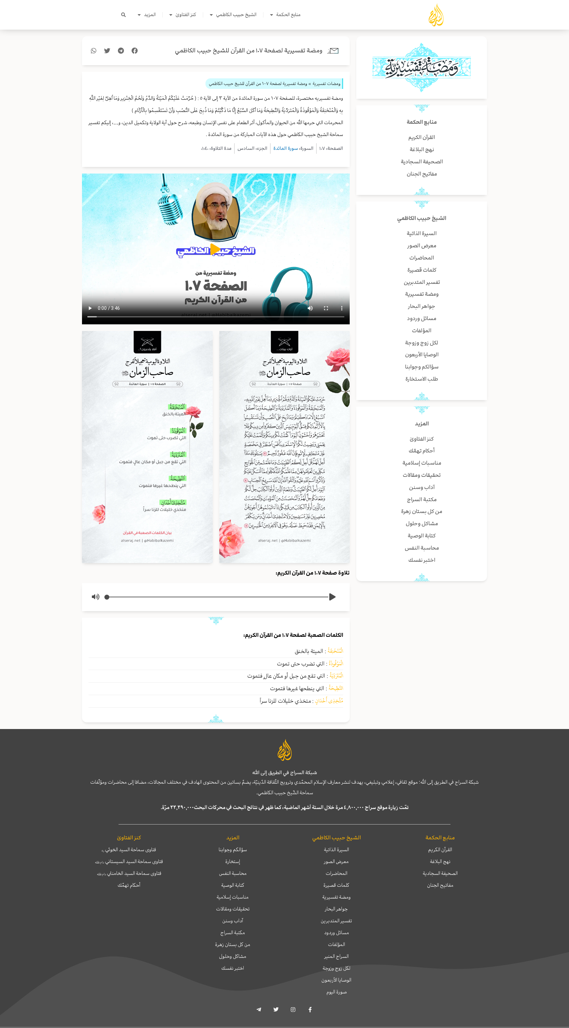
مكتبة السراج (232, 932)
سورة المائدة (285, 148)
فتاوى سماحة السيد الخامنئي (129, 873)
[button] (123, 15)
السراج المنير (336, 956)
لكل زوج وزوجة (336, 968)
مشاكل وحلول (232, 956)
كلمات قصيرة (336, 885)
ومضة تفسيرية (336, 897)
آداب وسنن (232, 920)
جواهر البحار (336, 909)
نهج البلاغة (440, 861)
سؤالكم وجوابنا (233, 849)
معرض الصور (336, 861)
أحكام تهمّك (129, 885)
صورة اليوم (336, 991)
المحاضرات (336, 873)
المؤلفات (336, 944)
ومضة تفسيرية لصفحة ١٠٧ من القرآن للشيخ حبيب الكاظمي (249, 50)
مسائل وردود (336, 932)
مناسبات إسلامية (233, 897)
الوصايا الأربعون (336, 980)
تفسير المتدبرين (336, 920)
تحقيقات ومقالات (233, 909)
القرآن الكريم (440, 849)
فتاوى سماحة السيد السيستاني (129, 861)
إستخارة (232, 861)
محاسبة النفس (233, 873)
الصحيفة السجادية (440, 873)
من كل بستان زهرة (232, 944)
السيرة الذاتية (336, 849)
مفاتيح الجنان (440, 885)
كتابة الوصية (232, 885)
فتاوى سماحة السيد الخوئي (129, 849)
